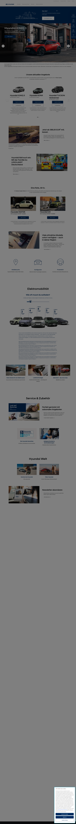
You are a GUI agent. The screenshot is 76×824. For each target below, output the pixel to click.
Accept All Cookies (64, 814)
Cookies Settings (65, 820)
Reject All (64, 817)
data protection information (62, 809)
